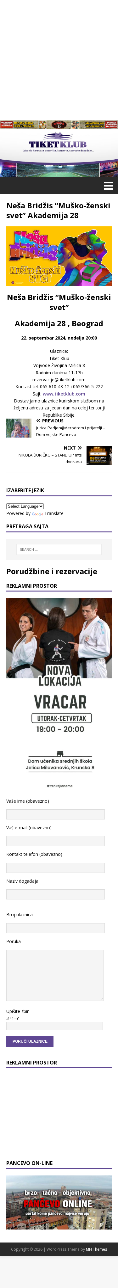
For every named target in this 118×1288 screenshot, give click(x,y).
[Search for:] (59, 549)
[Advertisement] (59, 59)
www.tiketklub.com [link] (64, 394)
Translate (54, 513)
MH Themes (96, 1249)
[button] (107, 185)
